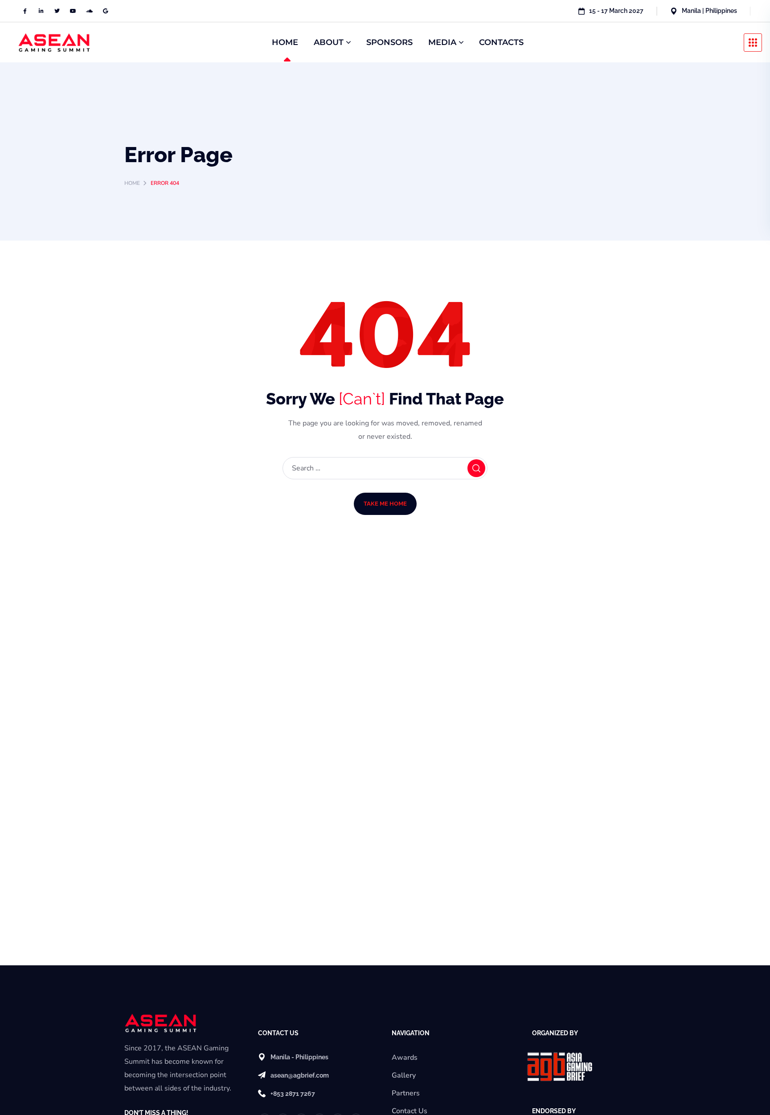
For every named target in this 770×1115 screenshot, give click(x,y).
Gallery (404, 1075)
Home (132, 183)
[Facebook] (25, 11)
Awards (405, 1057)
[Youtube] (73, 11)
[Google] (105, 11)
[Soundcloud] (89, 11)
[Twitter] (57, 11)
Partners (406, 1093)
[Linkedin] (41, 11)
